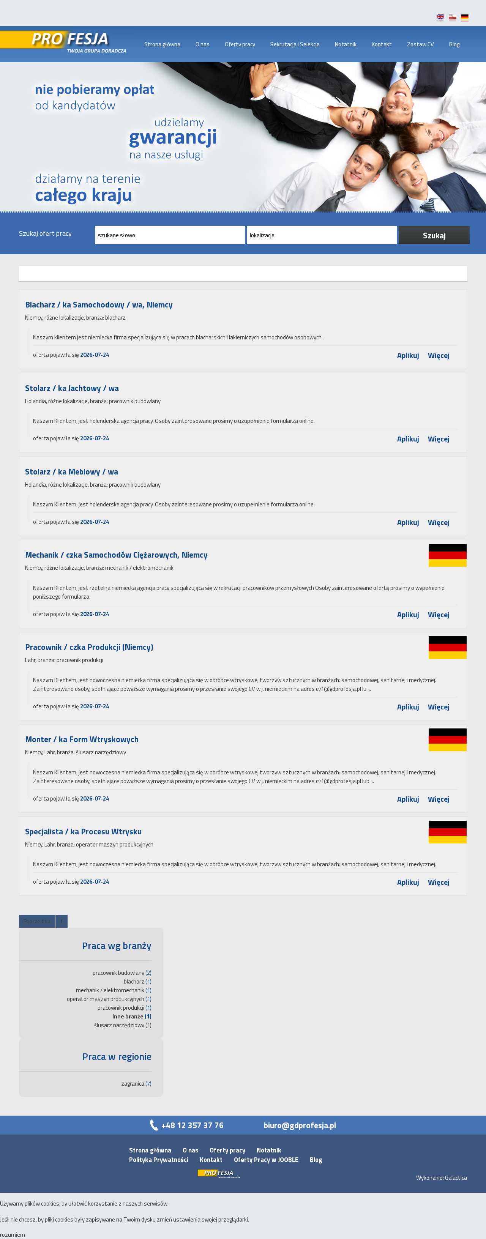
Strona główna (162, 44)
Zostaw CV (420, 44)
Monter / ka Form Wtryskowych (82, 739)
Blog (454, 44)
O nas (203, 44)
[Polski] (452, 19)
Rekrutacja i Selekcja (295, 44)
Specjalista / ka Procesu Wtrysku (83, 831)
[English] (440, 19)
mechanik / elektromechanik (110, 990)
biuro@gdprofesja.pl (300, 1125)
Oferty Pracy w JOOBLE (266, 1159)
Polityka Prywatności (158, 1159)
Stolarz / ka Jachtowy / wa (72, 388)
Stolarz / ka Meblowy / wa (71, 471)
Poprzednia (37, 921)
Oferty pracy (240, 44)
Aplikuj (408, 355)
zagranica (132, 1083)
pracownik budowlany (118, 972)
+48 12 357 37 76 (192, 1125)
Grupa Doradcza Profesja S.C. (76, 44)
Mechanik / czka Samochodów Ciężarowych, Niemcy (116, 555)
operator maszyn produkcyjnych (105, 999)
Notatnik (346, 44)
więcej (439, 355)
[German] (464, 19)
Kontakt (382, 44)
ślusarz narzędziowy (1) (122, 1025)
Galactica (456, 1177)
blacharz (134, 981)
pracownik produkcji (121, 1007)
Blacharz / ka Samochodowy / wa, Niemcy (99, 304)
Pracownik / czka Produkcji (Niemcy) (89, 647)
